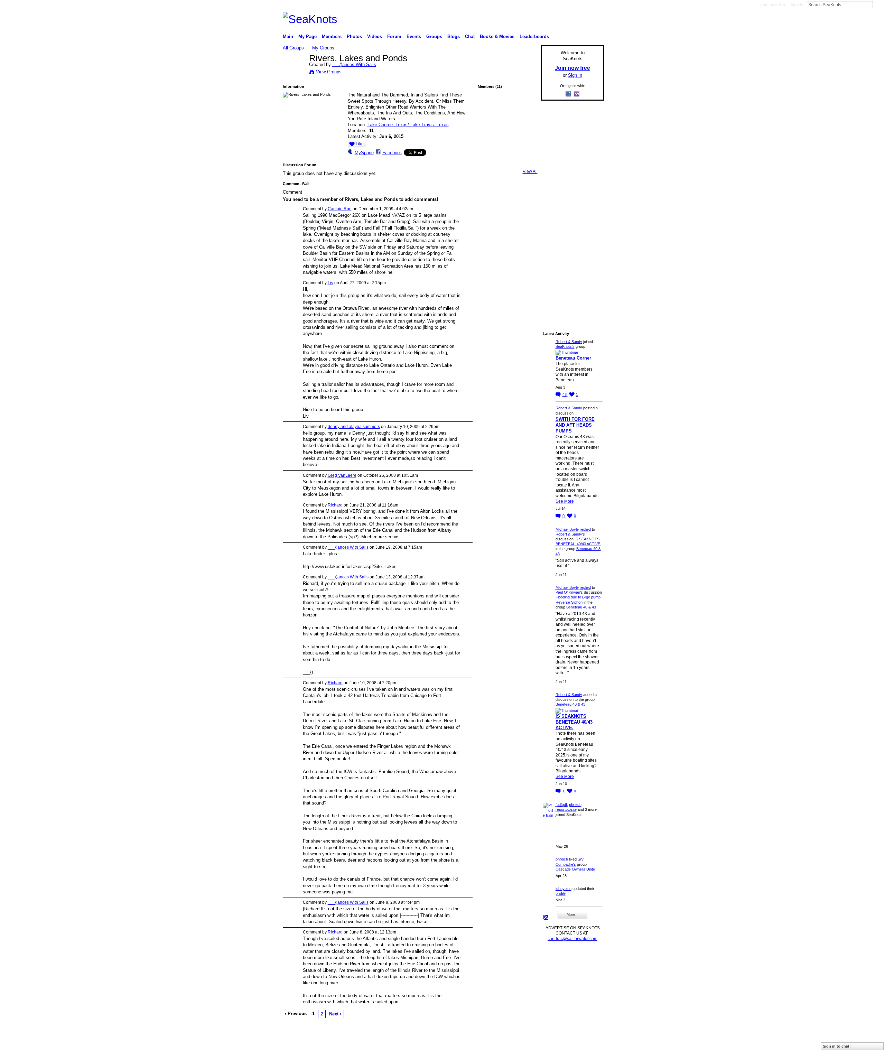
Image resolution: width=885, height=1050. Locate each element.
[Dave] (489, 162)
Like (360, 143)
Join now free (773, 4)
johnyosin (563, 888)
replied (585, 529)
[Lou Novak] (489, 107)
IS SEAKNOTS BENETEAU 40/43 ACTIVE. (574, 722)
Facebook (392, 152)
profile (561, 893)
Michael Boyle (567, 529)
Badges (526, 1042)
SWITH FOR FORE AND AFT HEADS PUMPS (575, 425)
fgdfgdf (561, 804)
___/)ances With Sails (354, 64)
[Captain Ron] (489, 125)
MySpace (364, 152)
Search (878, 4)
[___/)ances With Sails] (294, 73)
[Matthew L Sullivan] (507, 107)
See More (565, 501)
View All (530, 171)
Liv (330, 282)
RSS (546, 917)
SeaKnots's (565, 346)
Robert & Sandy (569, 342)
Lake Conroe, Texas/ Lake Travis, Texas (408, 124)
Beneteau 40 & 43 (581, 607)
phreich (575, 804)
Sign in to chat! (837, 1046)
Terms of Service (588, 1042)
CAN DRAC (331, 1042)
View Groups (329, 71)
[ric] (507, 144)
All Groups (293, 47)
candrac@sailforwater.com (572, 938)
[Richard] (526, 144)
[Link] (526, 125)
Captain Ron (340, 208)
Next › (335, 1013)
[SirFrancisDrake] (526, 107)
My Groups (323, 47)
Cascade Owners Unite (575, 869)
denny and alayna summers (354, 426)
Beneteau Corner (573, 358)
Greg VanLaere (342, 475)
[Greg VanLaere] (489, 144)
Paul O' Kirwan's (569, 592)
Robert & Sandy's (570, 534)
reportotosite (566, 809)
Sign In (796, 4)
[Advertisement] (570, 210)
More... (572, 914)
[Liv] (507, 125)
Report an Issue (553, 1042)
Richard (335, 505)
